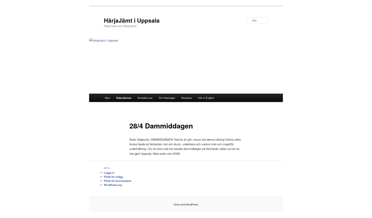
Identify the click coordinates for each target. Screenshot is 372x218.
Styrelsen (186, 98)
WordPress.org (113, 185)
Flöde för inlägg (113, 177)
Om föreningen (167, 98)
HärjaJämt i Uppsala (132, 20)
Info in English (206, 98)
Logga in (109, 172)
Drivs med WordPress (186, 204)
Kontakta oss (145, 98)
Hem (107, 98)
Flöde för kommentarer (117, 181)
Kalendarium (124, 98)
